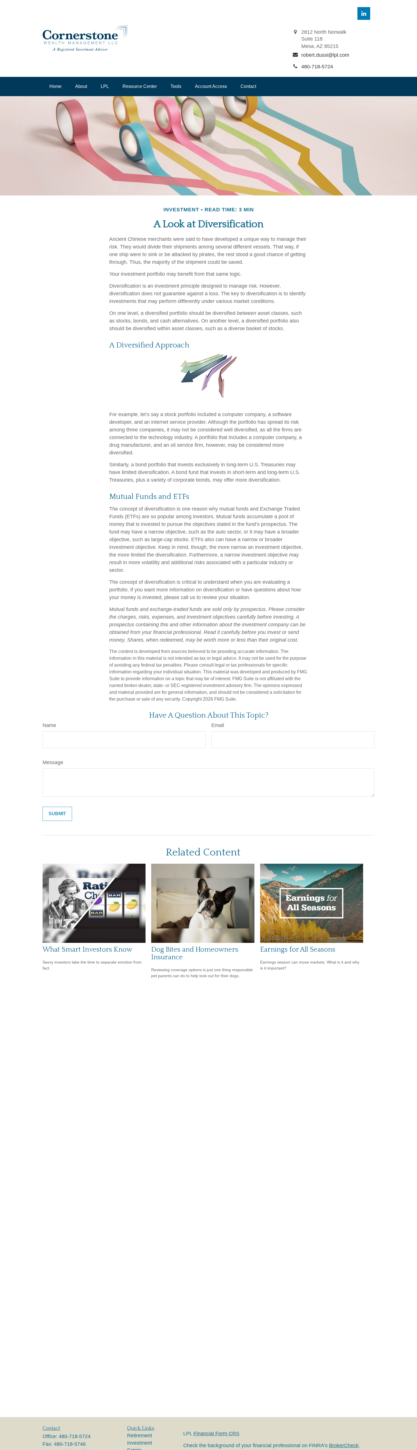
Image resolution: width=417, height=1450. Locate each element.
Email (217, 725)
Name (49, 725)
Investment (139, 1443)
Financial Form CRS (216, 1433)
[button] (55, 86)
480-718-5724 (74, 1436)
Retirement (139, 1435)
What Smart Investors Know (87, 949)
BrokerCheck (344, 1445)
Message (53, 762)
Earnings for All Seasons (297, 949)
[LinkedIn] (363, 13)
